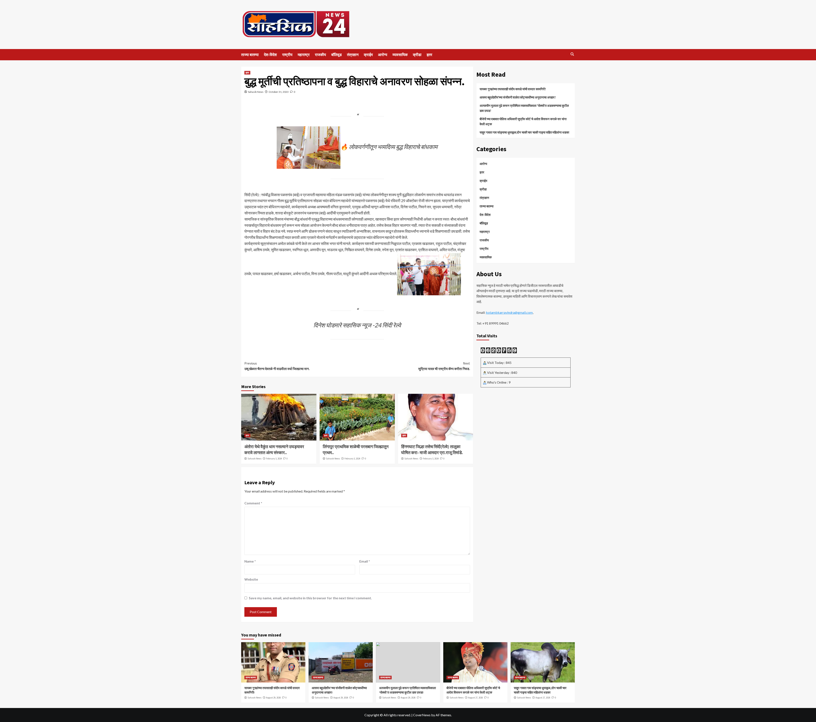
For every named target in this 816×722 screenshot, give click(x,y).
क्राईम (368, 54)
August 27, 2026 (475, 697)
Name (250, 561)
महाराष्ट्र (304, 54)
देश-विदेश (270, 54)
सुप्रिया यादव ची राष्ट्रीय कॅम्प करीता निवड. (444, 366)
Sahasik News (256, 91)
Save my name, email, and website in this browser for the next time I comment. (310, 598)
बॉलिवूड (336, 54)
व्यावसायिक (400, 54)
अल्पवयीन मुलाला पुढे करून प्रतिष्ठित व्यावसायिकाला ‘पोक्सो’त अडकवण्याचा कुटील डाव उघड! (524, 108)
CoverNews (422, 715)
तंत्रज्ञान (352, 54)
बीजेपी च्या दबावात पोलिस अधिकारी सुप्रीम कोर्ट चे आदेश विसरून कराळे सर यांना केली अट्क (523, 121)
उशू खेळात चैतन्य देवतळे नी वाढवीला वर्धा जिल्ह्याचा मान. (277, 366)
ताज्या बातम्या (250, 54)
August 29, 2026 (273, 697)
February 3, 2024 (274, 458)
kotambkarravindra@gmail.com (509, 312)
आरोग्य (382, 54)
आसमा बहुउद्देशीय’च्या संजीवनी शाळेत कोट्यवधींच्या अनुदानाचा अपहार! (518, 97)
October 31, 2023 (279, 91)
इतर (429, 54)
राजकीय (320, 54)
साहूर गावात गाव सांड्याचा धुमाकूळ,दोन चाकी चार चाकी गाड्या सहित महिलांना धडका (524, 132)
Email (364, 561)
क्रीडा (417, 54)
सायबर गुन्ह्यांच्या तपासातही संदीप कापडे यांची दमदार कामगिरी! (513, 89)
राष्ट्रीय (287, 54)
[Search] (572, 54)
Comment (253, 503)
